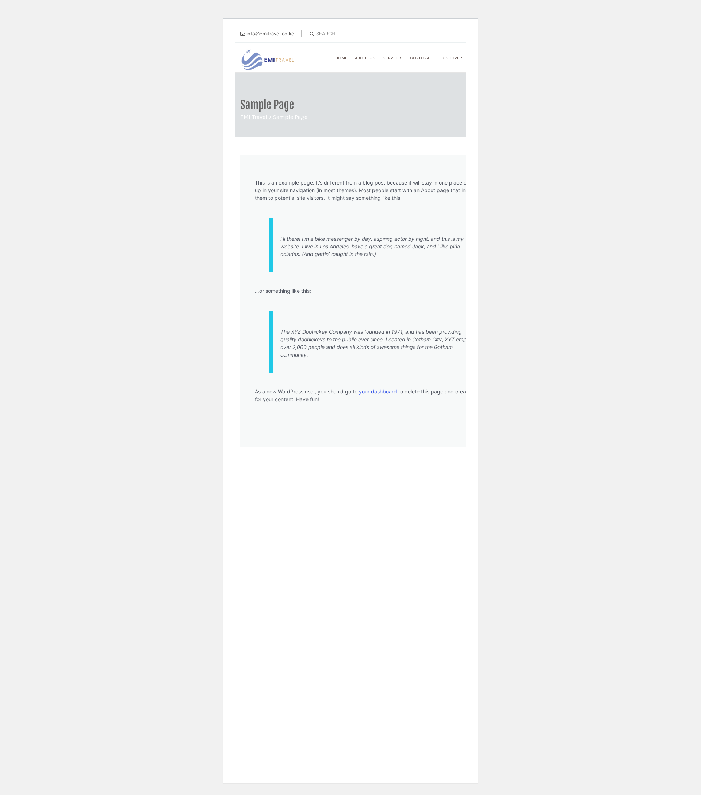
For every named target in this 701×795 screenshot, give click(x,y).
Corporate (422, 58)
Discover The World (464, 58)
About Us (365, 58)
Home (341, 58)
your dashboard (378, 391)
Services (393, 58)
